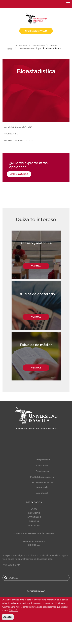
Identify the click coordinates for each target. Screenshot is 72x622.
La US (34, 509)
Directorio (34, 525)
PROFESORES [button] (11, 133)
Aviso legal (42, 493)
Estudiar (34, 513)
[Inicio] (36, 18)
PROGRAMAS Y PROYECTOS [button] (18, 140)
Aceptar (7, 617)
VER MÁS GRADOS (19, 174)
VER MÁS (36, 266)
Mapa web (42, 487)
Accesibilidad (11, 565)
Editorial (34, 545)
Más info (13, 610)
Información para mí (36, 31)
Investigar (34, 517)
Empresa (34, 521)
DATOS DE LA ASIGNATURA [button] (18, 126)
